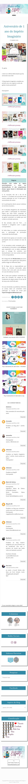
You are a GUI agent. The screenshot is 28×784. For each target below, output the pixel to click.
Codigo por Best (16, 782)
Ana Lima (8, 565)
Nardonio (9, 538)
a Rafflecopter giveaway (14, 106)
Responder (23, 417)
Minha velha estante (10, 780)
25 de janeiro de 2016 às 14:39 (12, 469)
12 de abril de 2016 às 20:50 (12, 567)
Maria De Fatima (11, 482)
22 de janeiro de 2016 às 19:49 (12, 437)
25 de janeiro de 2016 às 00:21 (12, 451)
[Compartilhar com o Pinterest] (18, 297)
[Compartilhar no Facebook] (12, 297)
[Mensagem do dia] (10, 626)
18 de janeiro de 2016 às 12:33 (12, 408)
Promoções (12, 301)
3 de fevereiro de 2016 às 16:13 (13, 506)
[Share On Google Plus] (21, 297)
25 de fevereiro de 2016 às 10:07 (13, 540)
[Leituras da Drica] (17, 626)
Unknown (9, 449)
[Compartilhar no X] (15, 297)
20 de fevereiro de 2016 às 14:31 (13, 524)
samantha (9, 435)
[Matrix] (10, 662)
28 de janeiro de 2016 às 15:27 (12, 484)
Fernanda (9, 421)
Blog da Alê (9, 504)
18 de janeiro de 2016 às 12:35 (12, 423)
